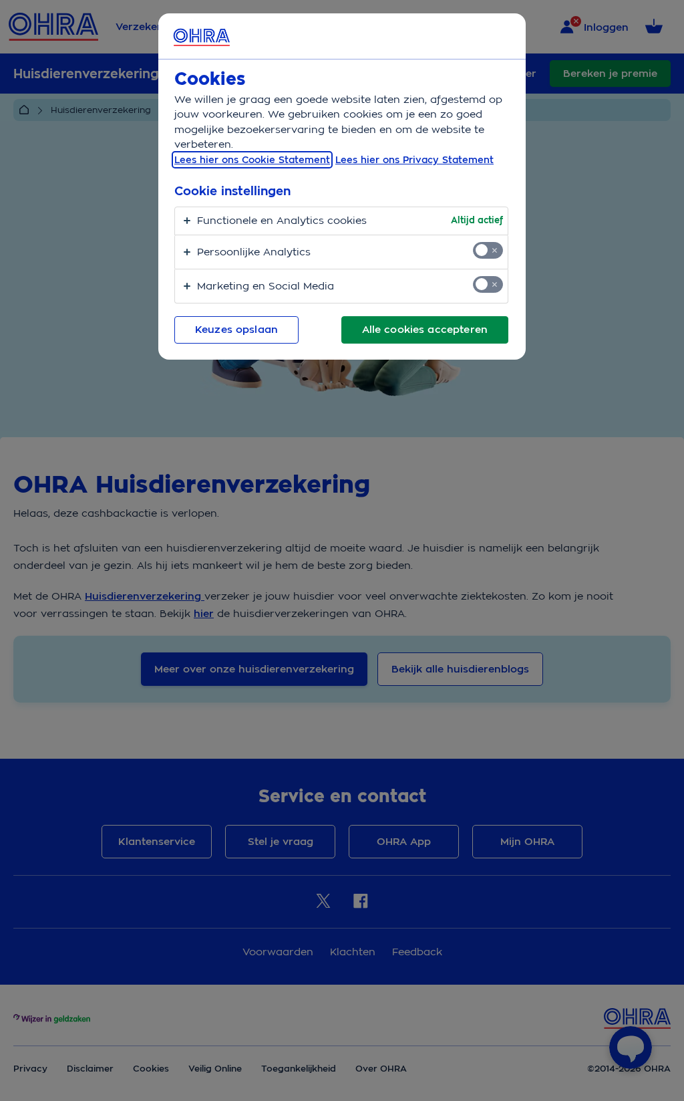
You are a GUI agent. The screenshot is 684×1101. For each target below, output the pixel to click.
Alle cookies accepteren (425, 329)
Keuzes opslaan (236, 329)
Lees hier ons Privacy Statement (414, 160)
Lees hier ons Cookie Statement (252, 160)
